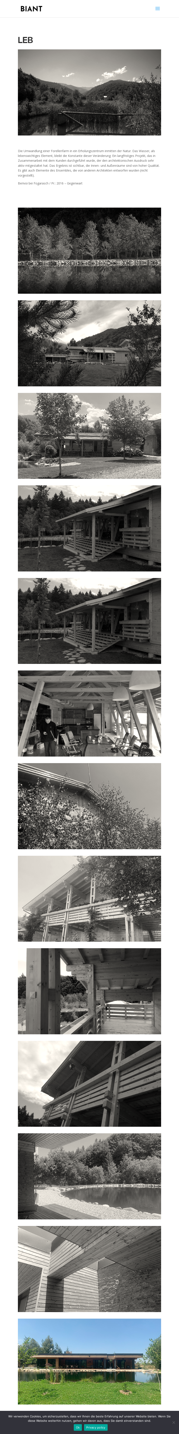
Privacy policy (95, 1427)
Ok (78, 1427)
